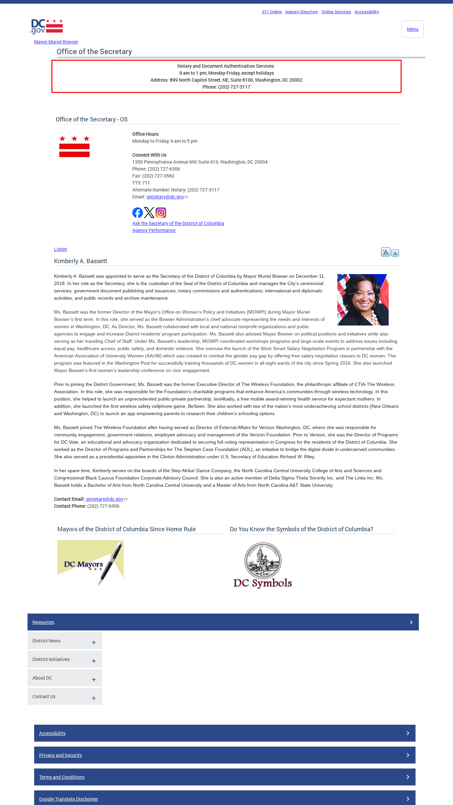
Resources (43, 622)
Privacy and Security (60, 755)
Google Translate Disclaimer (68, 799)
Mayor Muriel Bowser (56, 41)
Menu (413, 29)
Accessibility (367, 12)
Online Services (336, 12)
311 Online (272, 12)
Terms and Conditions (62, 777)
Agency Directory (301, 12)
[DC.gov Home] (46, 36)
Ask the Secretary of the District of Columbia (178, 223)
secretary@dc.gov (165, 196)
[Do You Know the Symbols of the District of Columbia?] (263, 588)
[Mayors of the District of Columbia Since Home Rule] (90, 587)
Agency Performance (153, 230)
